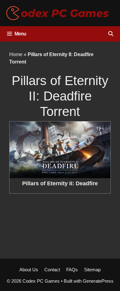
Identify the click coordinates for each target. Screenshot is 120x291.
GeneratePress (98, 281)
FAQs (72, 269)
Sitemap (92, 269)
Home (15, 54)
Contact (52, 269)
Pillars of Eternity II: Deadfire (60, 183)
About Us (28, 269)
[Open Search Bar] (110, 34)
